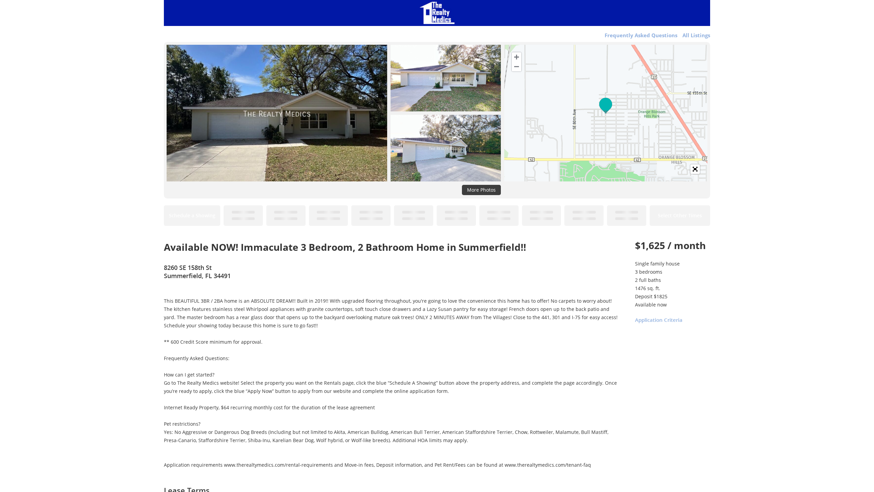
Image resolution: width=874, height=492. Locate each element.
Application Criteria (658, 319)
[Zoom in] (516, 57)
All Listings (696, 35)
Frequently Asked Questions (641, 35)
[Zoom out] (516, 66)
